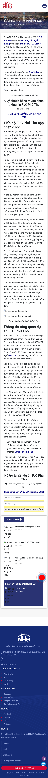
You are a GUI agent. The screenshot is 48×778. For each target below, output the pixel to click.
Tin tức (21, 24)
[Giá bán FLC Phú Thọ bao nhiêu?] (9, 532)
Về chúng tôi (8, 674)
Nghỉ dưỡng (8, 697)
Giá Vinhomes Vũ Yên (12, 704)
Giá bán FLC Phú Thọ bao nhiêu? (27, 527)
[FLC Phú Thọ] (9, 595)
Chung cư (7, 694)
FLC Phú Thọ (20, 588)
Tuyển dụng (8, 681)
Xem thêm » (19, 591)
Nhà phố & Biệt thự (11, 701)
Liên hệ (6, 684)
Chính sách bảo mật (33, 772)
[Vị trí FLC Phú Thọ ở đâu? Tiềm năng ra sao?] (9, 567)
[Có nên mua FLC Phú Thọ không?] (9, 547)
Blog (5, 677)
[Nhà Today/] (7, 5)
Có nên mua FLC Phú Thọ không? (27, 542)
